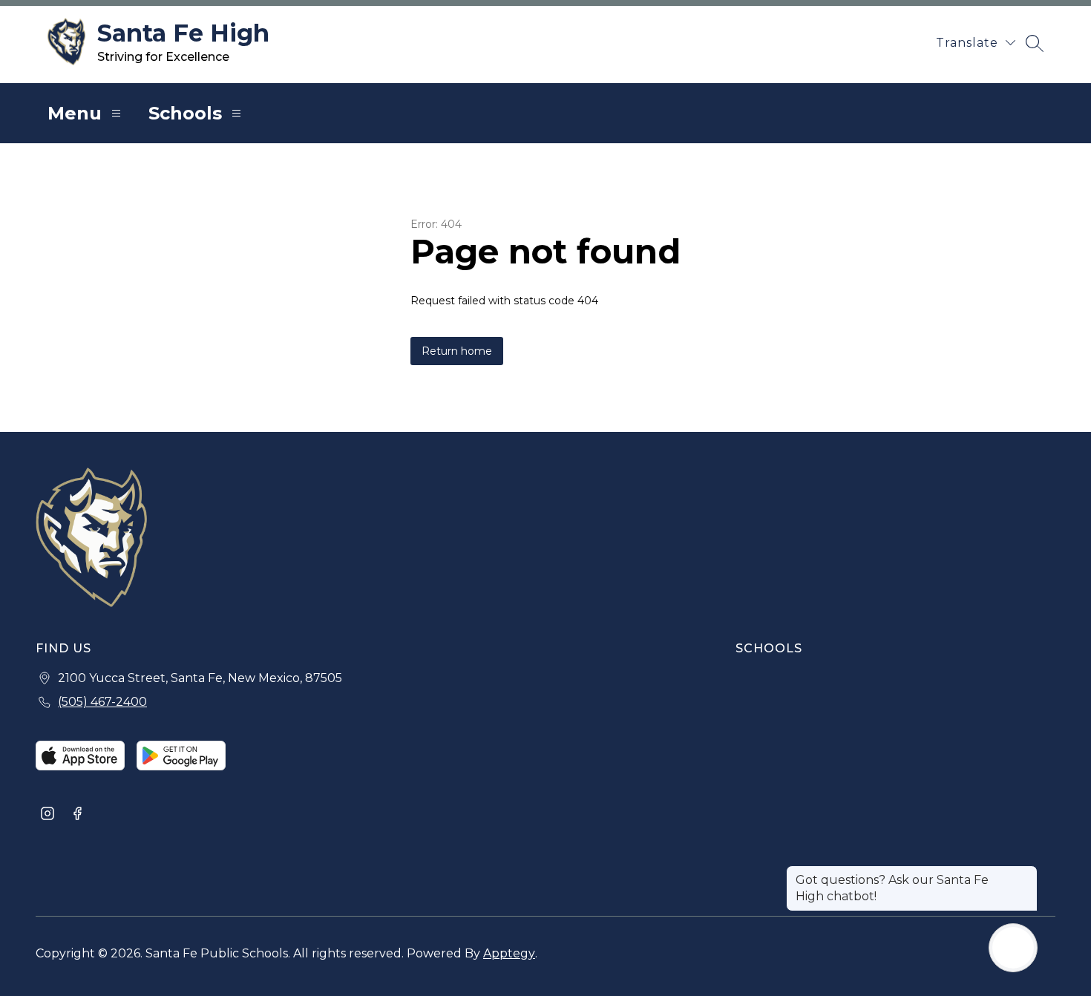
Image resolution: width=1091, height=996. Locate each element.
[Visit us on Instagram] (47, 815)
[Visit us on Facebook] (77, 815)
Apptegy (509, 953)
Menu (74, 113)
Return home (457, 351)
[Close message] (1025, 873)
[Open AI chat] (1013, 948)
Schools (185, 113)
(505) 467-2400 (102, 702)
